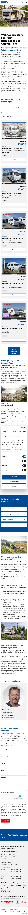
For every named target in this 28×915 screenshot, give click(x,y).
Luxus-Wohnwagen (8, 525)
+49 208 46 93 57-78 (9, 856)
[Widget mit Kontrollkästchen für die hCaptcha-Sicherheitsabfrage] (12, 797)
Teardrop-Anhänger (8, 519)
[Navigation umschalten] (26, 2)
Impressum (3, 909)
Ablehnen (14, 486)
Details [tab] (14, 431)
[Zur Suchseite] (23, 2)
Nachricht (3, 777)
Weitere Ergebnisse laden (14, 351)
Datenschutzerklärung (14, 909)
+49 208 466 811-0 (8, 854)
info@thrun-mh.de (9, 717)
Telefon (3, 770)
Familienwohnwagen (8, 509)
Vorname (4, 750)
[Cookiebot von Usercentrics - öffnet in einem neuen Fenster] (20, 428)
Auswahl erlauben (14, 481)
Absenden (6, 821)
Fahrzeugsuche (13, 108)
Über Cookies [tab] (22, 431)
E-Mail (3, 764)
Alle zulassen (14, 476)
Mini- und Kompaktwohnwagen (11, 514)
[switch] (24, 461)
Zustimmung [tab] (5, 431)
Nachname (4, 757)
